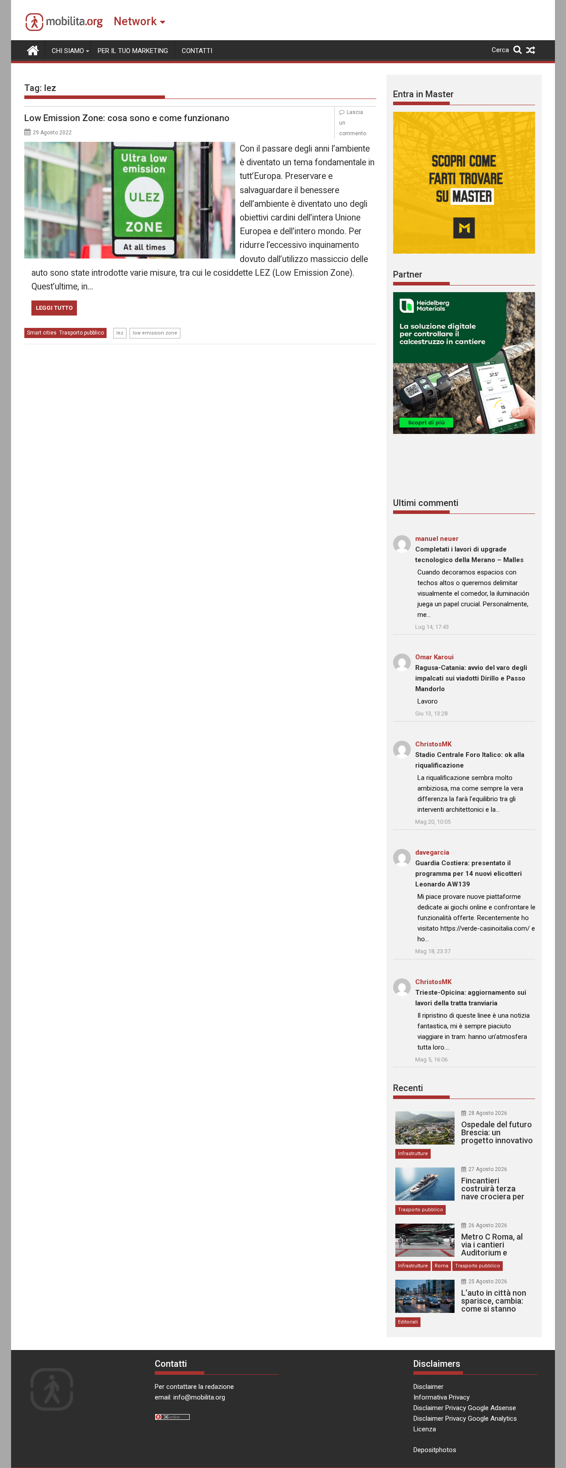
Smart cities (42, 333)
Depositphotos (434, 1450)
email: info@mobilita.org (190, 1397)
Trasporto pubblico (81, 333)
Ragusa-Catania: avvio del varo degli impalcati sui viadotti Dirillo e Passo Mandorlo (471, 678)
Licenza (424, 1429)
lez (119, 333)
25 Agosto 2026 (487, 1281)
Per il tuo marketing (133, 51)
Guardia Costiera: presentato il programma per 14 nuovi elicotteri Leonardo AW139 (468, 873)
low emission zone (155, 333)
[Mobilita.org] (33, 49)
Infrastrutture (413, 1153)
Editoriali (408, 1322)
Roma (441, 1266)
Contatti (197, 51)
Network (135, 21)
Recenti (408, 1088)
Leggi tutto (54, 307)
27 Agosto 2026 (487, 1169)
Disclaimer (428, 1387)
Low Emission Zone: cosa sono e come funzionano (126, 118)
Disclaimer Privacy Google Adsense (464, 1408)
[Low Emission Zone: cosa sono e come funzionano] (129, 147)
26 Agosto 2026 (487, 1225)
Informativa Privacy (441, 1397)
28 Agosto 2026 (487, 1113)
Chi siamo (68, 51)
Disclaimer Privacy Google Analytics (465, 1418)
